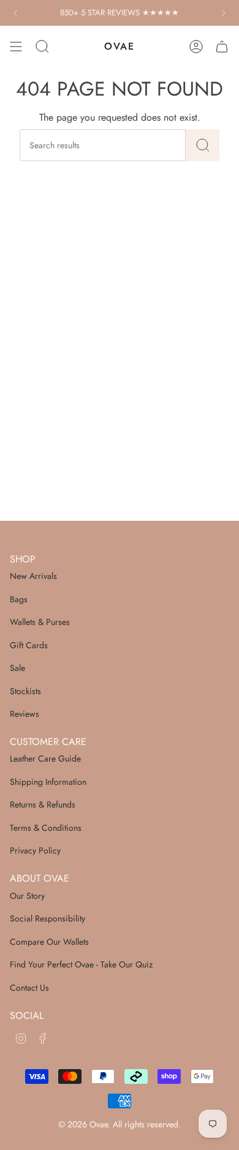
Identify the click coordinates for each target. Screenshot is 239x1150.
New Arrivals (33, 576)
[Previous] (15, 12)
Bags (19, 599)
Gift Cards (29, 645)
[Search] (202, 145)
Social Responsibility (47, 918)
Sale (17, 668)
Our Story (27, 896)
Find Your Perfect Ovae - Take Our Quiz (81, 964)
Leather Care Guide (45, 758)
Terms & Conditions (46, 828)
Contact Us (29, 988)
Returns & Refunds (42, 804)
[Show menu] (16, 46)
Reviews (24, 714)
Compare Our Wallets (49, 942)
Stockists (25, 691)
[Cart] (222, 46)
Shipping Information (48, 782)
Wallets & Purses (40, 622)
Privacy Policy (35, 850)
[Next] (223, 12)
